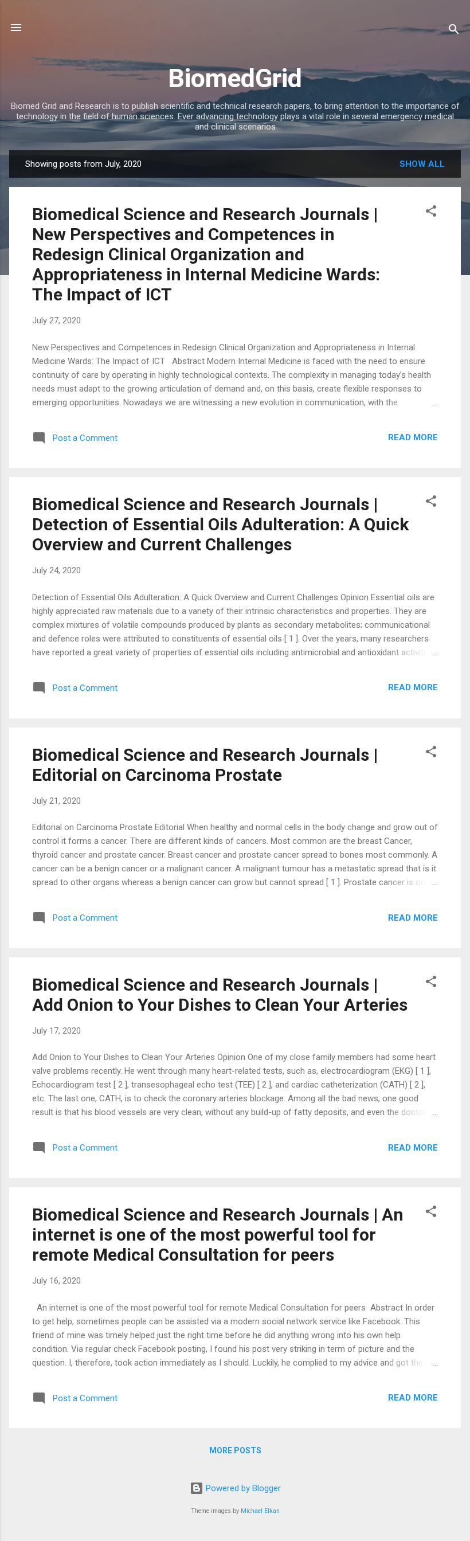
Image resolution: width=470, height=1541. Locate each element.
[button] (431, 213)
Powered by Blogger (242, 1488)
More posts (235, 1450)
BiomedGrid (235, 78)
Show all (422, 164)
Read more (413, 437)
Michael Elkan (260, 1511)
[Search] (454, 31)
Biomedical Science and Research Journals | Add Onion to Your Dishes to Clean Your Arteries (220, 995)
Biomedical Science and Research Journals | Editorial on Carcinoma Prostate (205, 765)
